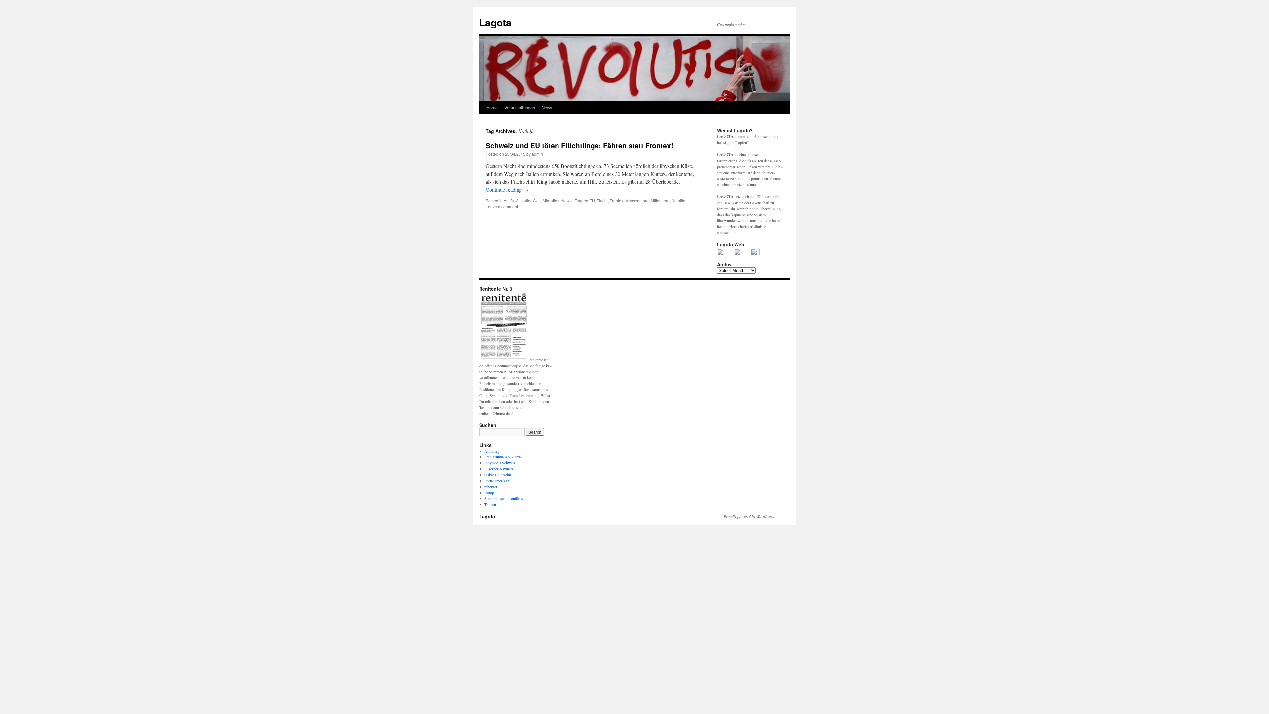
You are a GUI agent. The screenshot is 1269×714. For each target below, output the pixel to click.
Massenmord (637, 200)
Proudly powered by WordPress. (749, 516)
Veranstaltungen (519, 107)
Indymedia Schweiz (499, 462)
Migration (551, 200)
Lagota (495, 22)
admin (537, 154)
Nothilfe (678, 200)
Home (492, 107)
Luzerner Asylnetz (498, 468)
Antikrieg (491, 451)
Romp (489, 492)
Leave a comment (502, 206)
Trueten (490, 504)
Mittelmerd (660, 200)
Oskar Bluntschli (497, 474)
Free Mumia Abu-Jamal (503, 456)
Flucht (602, 200)
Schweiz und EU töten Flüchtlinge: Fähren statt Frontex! (579, 145)
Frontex (616, 200)
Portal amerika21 (497, 480)
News (547, 107)
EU (592, 200)
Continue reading (507, 189)
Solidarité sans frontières (503, 498)
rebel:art (490, 486)
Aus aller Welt (528, 200)
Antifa (509, 200)
